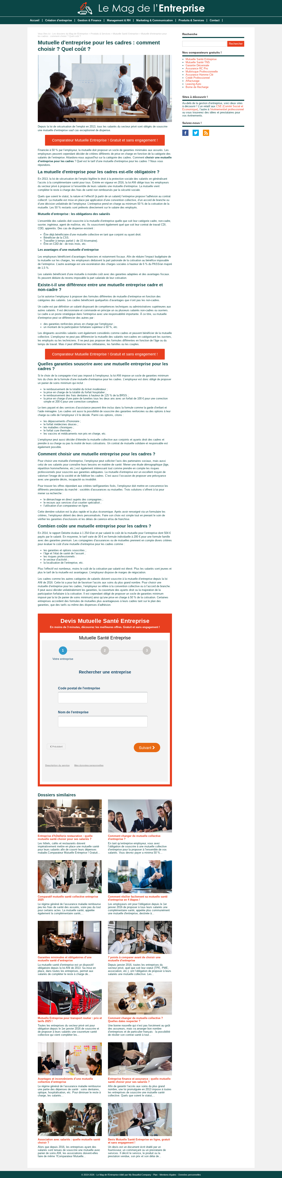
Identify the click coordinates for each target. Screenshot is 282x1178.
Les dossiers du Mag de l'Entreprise (70, 33)
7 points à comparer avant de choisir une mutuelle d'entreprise (134, 959)
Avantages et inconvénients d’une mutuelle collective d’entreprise (65, 1080)
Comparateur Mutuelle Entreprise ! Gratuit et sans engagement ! (105, 140)
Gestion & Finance (89, 20)
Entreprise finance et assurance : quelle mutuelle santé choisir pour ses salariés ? (139, 1080)
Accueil (34, 20)
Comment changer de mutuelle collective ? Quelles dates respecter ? (135, 1019)
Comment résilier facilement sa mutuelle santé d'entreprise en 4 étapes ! (137, 898)
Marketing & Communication (154, 20)
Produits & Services (191, 20)
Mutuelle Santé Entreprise (126, 33)
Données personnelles (189, 1174)
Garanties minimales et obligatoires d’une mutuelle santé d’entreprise (64, 959)
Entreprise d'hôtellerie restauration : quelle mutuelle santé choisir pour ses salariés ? (65, 837)
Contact (214, 20)
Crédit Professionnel (198, 77)
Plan (155, 1174)
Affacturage (192, 80)
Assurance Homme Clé (199, 74)
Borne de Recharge (197, 87)
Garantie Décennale (197, 65)
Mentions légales (168, 1174)
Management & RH (118, 20)
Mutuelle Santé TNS (198, 62)
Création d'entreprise (58, 20)
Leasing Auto (193, 84)
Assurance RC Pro (197, 68)
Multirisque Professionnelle (202, 71)
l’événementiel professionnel (227, 109)
